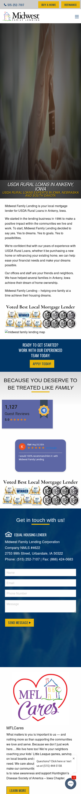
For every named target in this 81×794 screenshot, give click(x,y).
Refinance (70, 4)
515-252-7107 (16, 5)
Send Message (18, 622)
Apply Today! (42, 363)
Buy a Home (48, 4)
